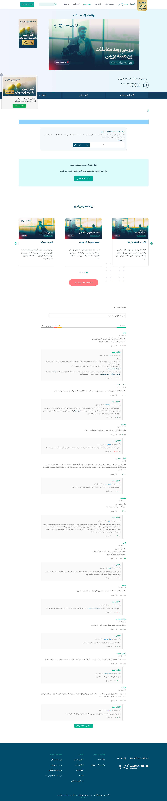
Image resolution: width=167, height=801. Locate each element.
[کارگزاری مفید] (134, 768)
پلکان (54, 371)
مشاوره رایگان (77, 411)
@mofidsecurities (139, 758)
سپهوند (109, 521)
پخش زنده (87, 4)
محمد (109, 605)
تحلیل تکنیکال (79, 759)
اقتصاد (81, 776)
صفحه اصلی (109, 4)
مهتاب (109, 710)
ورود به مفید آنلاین (55, 770)
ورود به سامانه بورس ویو (53, 776)
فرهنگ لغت (101, 759)
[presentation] (151, 243)
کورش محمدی (107, 484)
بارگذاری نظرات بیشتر (84, 726)
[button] (87, 272)
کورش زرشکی (107, 673)
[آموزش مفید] (124, 4)
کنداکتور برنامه (127, 95)
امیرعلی (109, 444)
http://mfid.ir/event (114, 369)
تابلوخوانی (80, 770)
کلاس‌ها (98, 4)
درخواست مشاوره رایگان (81, 145)
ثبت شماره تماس (83, 178)
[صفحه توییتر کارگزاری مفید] (121, 758)
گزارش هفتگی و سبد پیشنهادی (110, 374)
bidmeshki (108, 405)
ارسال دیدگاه (40, 95)
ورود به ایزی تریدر (56, 765)
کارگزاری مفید (94, 795)
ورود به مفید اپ (56, 759)
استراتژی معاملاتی (77, 781)
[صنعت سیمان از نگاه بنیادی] (83, 228)
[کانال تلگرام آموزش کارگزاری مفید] (118, 758)
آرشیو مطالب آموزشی (98, 765)
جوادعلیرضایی (107, 639)
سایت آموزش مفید (93, 608)
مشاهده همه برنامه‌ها (84, 282)
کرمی (109, 568)
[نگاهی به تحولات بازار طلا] (130, 228)
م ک (110, 355)
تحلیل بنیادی (79, 765)
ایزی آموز (76, 4)
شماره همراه (121, 140)
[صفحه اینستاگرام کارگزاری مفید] (125, 758)
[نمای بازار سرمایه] (37, 228)
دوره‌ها (66, 4)
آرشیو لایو (83, 95)
